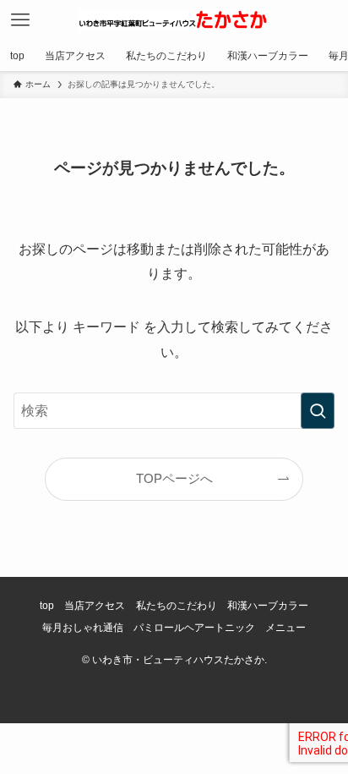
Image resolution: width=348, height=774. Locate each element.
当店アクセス (94, 606)
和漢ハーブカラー (267, 606)
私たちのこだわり (176, 606)
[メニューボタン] (20, 20)
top (47, 606)
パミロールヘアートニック (194, 628)
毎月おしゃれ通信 (82, 628)
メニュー (285, 628)
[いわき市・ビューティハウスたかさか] (174, 20)
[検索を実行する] (317, 410)
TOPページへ (174, 479)
